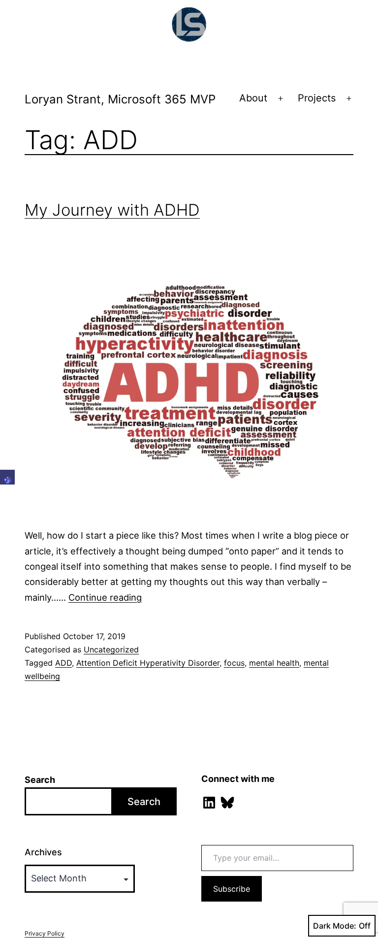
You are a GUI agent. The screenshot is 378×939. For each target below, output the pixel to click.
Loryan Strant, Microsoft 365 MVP (120, 99)
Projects (317, 98)
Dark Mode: (334, 926)
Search (40, 780)
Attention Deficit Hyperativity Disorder (148, 663)
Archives (43, 852)
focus (234, 663)
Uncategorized (111, 649)
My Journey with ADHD (112, 210)
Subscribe (231, 889)
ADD (63, 663)
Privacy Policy (44, 933)
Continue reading (105, 597)
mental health (274, 663)
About (253, 98)
